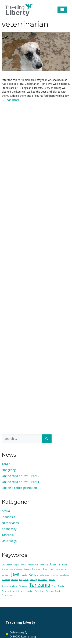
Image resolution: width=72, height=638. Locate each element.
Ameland (44, 565)
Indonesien (61, 569)
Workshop (39, 591)
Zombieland (7, 595)
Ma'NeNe (6, 579)
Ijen (52, 569)
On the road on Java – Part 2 (20, 476)
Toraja (6, 464)
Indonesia (8, 517)
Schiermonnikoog (10, 586)
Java (15, 574)
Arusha (55, 564)
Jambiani (6, 575)
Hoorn (46, 569)
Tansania (23, 586)
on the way (9, 529)
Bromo (5, 569)
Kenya (33, 574)
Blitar (64, 565)
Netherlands (10, 523)
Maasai (14, 579)
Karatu (24, 575)
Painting (52, 579)
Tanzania (8, 535)
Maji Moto (23, 579)
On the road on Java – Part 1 (20, 482)
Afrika (6, 511)
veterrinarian (27, 591)
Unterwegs (9, 541)
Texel (54, 586)
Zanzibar (59, 591)
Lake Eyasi (44, 575)
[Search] (47, 438)
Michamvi (42, 579)
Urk (17, 591)
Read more (12, 100)
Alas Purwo (33, 565)
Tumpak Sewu (8, 591)
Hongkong (9, 470)
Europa (27, 569)
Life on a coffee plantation (19, 488)
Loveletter (64, 575)
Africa (23, 565)
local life (54, 575)
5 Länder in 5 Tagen (11, 565)
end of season (16, 569)
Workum (49, 591)
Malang (33, 579)
